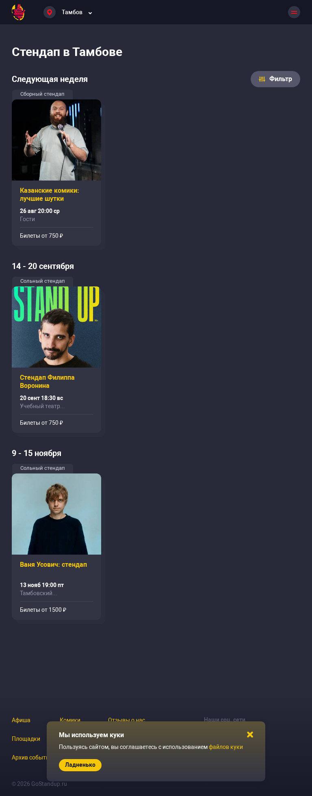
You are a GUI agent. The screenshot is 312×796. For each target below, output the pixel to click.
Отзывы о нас (126, 720)
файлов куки (226, 747)
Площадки (26, 739)
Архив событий (32, 757)
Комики (70, 720)
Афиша (21, 720)
